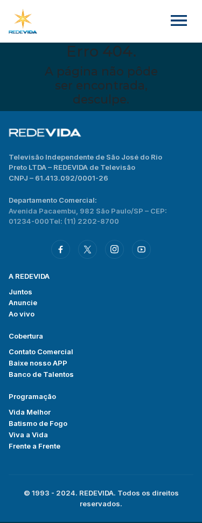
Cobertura (26, 336)
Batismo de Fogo (38, 423)
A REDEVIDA (29, 276)
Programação (32, 396)
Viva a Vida (28, 434)
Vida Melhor (30, 412)
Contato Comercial (41, 351)
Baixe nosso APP (38, 363)
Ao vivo (21, 313)
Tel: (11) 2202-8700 (84, 221)
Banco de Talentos (41, 374)
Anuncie (23, 302)
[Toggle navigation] (178, 21)
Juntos (20, 291)
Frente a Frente (34, 446)
